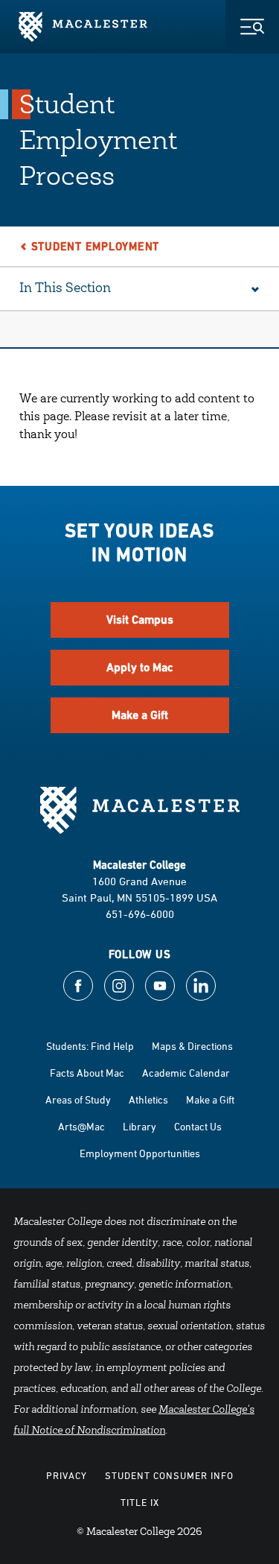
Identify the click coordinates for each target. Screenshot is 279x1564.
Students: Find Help (90, 1045)
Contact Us (198, 1126)
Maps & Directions (192, 1045)
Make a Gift (140, 715)
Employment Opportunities (140, 1153)
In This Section (65, 289)
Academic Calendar (186, 1072)
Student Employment (95, 246)
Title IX (140, 1502)
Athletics (148, 1099)
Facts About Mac (87, 1072)
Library (139, 1126)
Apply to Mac (139, 667)
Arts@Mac (81, 1126)
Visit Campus (139, 619)
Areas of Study (78, 1099)
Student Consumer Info (169, 1475)
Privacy (66, 1475)
